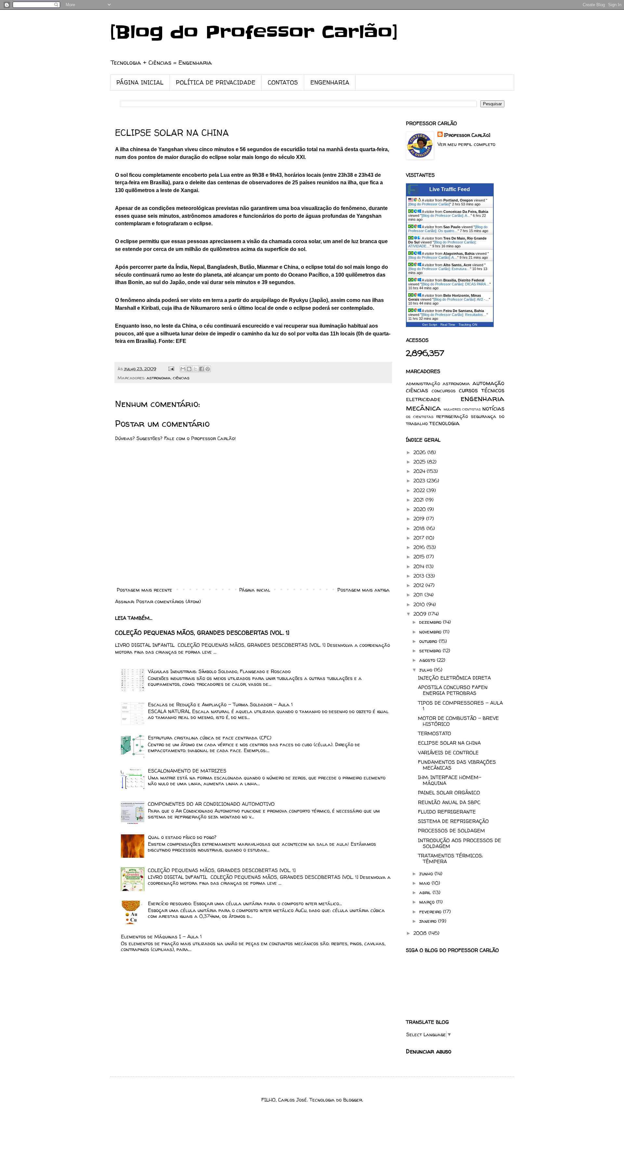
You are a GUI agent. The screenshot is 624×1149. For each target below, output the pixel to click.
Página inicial (254, 589)
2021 (419, 499)
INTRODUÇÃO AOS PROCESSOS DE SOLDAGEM (459, 843)
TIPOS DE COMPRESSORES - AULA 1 (460, 705)
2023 (420, 480)
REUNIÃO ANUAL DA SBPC (449, 802)
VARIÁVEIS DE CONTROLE (448, 752)
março (427, 901)
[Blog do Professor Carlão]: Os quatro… (448, 229)
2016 (419, 547)
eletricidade (423, 399)
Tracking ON (468, 324)
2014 (419, 566)
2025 (420, 461)
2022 (419, 490)
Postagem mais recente (144, 589)
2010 (419, 604)
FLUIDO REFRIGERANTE (447, 811)
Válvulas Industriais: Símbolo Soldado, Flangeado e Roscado (219, 671)
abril (426, 892)
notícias (493, 408)
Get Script (429, 324)
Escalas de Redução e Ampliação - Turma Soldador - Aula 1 (220, 704)
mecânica (423, 407)
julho (426, 669)
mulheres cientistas (462, 409)
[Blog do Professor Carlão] (254, 32)
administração (423, 383)
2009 (420, 613)
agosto (428, 660)
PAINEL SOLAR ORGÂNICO (449, 792)
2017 (419, 537)
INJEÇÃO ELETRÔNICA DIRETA (454, 677)
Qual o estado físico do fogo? (182, 837)
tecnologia (444, 423)
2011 (418, 594)
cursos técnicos (481, 390)
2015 (419, 556)
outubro (429, 641)
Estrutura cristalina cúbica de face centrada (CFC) (209, 737)
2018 (419, 528)
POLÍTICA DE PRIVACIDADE (215, 82)
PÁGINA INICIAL (139, 82)
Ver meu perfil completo (466, 144)
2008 (420, 933)
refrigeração (452, 416)
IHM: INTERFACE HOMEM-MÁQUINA (449, 780)
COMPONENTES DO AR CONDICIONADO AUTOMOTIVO (211, 804)
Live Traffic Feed (449, 189)
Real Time (447, 324)
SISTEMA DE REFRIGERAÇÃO (453, 821)
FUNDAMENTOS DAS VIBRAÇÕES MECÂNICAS (457, 765)
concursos (444, 390)
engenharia (482, 398)
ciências (181, 378)
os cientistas (420, 416)
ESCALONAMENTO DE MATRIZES (187, 770)
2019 (419, 518)
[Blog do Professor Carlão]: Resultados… (454, 315)
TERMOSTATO (434, 733)
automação (488, 383)
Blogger (352, 1099)
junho (427, 873)
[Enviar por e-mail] (183, 369)
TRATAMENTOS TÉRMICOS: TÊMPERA (450, 858)
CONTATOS (283, 82)
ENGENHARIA (329, 82)
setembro (431, 650)
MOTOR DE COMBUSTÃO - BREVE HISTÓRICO (458, 721)
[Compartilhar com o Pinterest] (207, 369)
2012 (419, 585)
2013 (419, 575)
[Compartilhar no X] (195, 369)
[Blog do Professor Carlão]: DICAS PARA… (455, 284)
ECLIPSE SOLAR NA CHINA (449, 742)
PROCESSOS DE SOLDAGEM (451, 830)
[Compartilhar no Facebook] (201, 369)
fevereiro (431, 911)
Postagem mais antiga (363, 589)
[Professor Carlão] (467, 135)
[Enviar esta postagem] (171, 369)
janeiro (428, 921)
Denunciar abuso (428, 1051)
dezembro (431, 622)
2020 (420, 509)
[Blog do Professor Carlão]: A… (446, 215)
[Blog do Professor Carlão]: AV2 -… (461, 299)
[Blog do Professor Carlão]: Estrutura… (439, 269)
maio (425, 883)
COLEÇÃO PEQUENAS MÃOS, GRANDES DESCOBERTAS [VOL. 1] (202, 633)
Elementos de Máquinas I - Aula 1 (161, 936)
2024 (420, 471)
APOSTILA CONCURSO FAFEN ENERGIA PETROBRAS (453, 690)
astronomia (159, 378)
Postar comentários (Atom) (168, 601)
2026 (420, 452)
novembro (431, 631)
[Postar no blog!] (189, 369)
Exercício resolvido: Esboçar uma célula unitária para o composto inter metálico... (245, 903)
